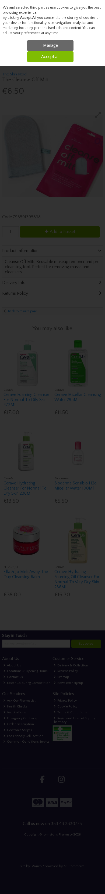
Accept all (50, 56)
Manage (50, 45)
